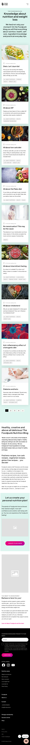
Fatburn (19, 79)
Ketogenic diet (8, 362)
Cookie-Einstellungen (6, 736)
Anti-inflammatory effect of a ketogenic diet (14, 346)
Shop (3, 720)
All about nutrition (9, 79)
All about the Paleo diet (12, 189)
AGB (2, 734)
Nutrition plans (6, 671)
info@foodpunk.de (6, 707)
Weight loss (12, 81)
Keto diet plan (5, 676)
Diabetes (19, 400)
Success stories (6, 717)
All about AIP (8, 108)
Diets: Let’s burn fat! (11, 66)
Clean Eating (20, 277)
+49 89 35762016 (6, 705)
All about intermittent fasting (15, 266)
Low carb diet (7, 162)
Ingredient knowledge (10, 121)
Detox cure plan (5, 679)
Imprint (3, 729)
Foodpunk (4, 694)
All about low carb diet (12, 147)
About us (4, 697)
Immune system (13, 279)
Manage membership (7, 714)
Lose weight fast (5, 681)
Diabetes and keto (10, 389)
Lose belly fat (5, 684)
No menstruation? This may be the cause (14, 227)
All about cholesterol (11, 306)
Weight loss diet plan (6, 674)
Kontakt (4, 701)
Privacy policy (4, 731)
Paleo (23, 200)
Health (5, 81)
